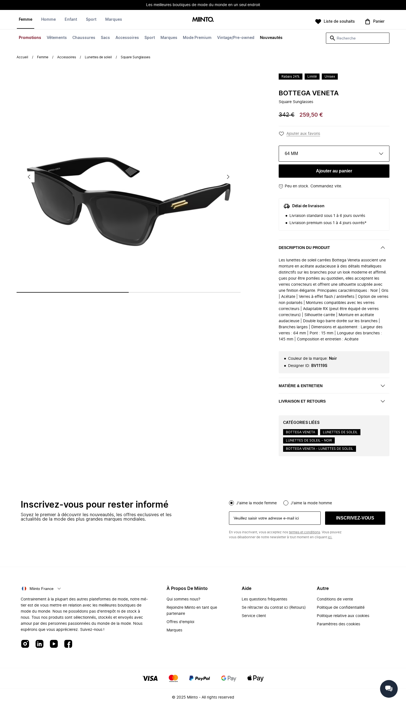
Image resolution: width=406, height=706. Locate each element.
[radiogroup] (307, 502)
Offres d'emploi (180, 622)
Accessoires (127, 38)
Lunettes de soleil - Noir (309, 440)
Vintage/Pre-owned (235, 38)
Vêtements (57, 38)
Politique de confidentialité (341, 608)
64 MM (291, 153)
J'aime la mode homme (311, 503)
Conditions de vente (335, 599)
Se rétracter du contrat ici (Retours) (274, 608)
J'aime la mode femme (256, 503)
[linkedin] (39, 644)
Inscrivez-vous (355, 518)
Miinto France (42, 588)
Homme (48, 20)
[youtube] (53, 644)
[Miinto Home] (203, 20)
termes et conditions (304, 532)
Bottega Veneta (309, 93)
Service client (254, 616)
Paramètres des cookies (338, 624)
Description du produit (304, 247)
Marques (168, 38)
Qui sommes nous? (183, 599)
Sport (149, 38)
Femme (25, 20)
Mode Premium (197, 38)
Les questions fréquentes (264, 599)
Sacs (105, 38)
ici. (330, 537)
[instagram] (25, 644)
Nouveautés (271, 38)
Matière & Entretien (301, 386)
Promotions (30, 38)
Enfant (71, 20)
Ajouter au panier (334, 171)
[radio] (231, 502)
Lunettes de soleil (98, 57)
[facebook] (68, 644)
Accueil (22, 57)
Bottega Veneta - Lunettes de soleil (319, 448)
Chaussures (83, 38)
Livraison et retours (302, 401)
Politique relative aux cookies (343, 616)
